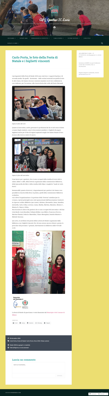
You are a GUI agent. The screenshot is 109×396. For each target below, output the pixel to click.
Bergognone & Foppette (39, 38)
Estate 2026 (23, 38)
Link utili (87, 38)
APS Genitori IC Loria (54, 19)
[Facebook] (54, 27)
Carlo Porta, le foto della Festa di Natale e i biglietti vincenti (35, 59)
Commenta (59, 375)
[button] (35, 115)
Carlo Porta (58, 38)
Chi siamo (10, 38)
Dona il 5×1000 (12, 43)
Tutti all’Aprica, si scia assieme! (19, 347)
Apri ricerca (102, 43)
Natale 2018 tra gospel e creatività (20, 345)
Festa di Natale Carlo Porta (25, 341)
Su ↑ (102, 392)
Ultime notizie (73, 38)
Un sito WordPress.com (13, 392)
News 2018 (37, 341)
